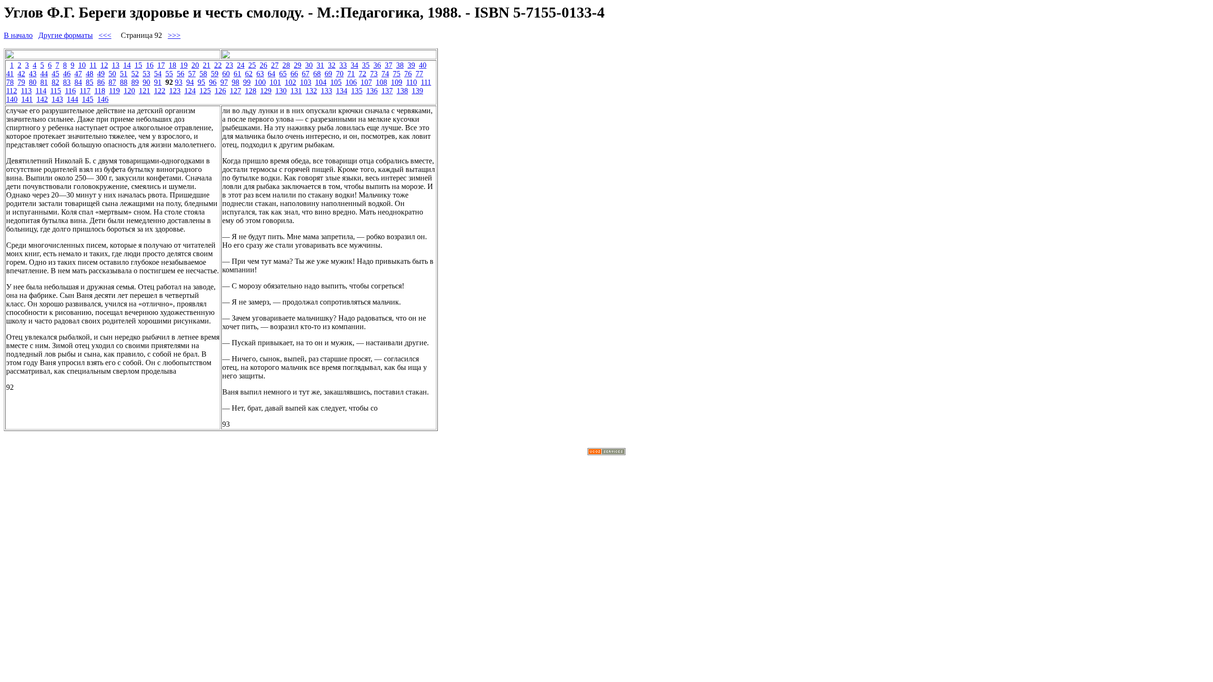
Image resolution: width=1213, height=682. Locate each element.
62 (249, 74)
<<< (105, 35)
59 (214, 74)
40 (422, 65)
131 (296, 91)
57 (192, 74)
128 (250, 91)
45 (55, 74)
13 (115, 65)
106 (351, 82)
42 (21, 74)
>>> (174, 35)
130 (281, 91)
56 (180, 74)
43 (32, 74)
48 (89, 74)
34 (354, 65)
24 (240, 65)
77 (419, 74)
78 (10, 82)
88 (123, 82)
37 (388, 65)
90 (146, 82)
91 (158, 82)
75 (396, 74)
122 (159, 91)
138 (402, 91)
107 (366, 82)
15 (138, 65)
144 (72, 99)
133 (326, 91)
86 (101, 82)
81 (44, 82)
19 (184, 65)
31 (320, 65)
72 (362, 74)
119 (114, 91)
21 (206, 65)
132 (311, 91)
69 (328, 74)
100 (260, 82)
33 (343, 65)
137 (387, 91)
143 (57, 99)
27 (275, 65)
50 (112, 74)
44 (44, 74)
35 (366, 65)
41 (10, 74)
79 (21, 82)
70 (340, 74)
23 (229, 65)
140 (12, 99)
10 (82, 65)
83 (67, 82)
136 (372, 91)
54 (158, 74)
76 (408, 74)
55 (169, 74)
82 (55, 82)
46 (67, 74)
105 (336, 82)
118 (99, 91)
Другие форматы (65, 35)
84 (78, 82)
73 (374, 74)
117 (85, 91)
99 (247, 82)
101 (275, 82)
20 (195, 65)
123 (175, 91)
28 (286, 65)
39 (411, 65)
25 (252, 65)
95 (201, 82)
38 (400, 65)
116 (70, 91)
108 (381, 82)
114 (41, 91)
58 (203, 74)
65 (283, 74)
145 (87, 99)
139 (417, 91)
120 (129, 91)
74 (385, 74)
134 (341, 91)
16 (150, 65)
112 (11, 91)
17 (161, 65)
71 (351, 74)
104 (320, 82)
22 (218, 65)
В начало (18, 35)
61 (237, 74)
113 (26, 91)
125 (205, 91)
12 (104, 65)
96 (213, 82)
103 (305, 82)
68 (317, 74)
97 (224, 82)
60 (226, 74)
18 (172, 65)
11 (93, 65)
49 (101, 74)
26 (263, 65)
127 (235, 91)
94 (190, 82)
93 (178, 82)
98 (235, 82)
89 (135, 82)
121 (144, 91)
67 (305, 74)
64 (271, 74)
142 (42, 99)
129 (266, 91)
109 (396, 82)
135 (356, 91)
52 (135, 74)
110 (411, 82)
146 (103, 99)
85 (89, 82)
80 (32, 82)
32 (331, 65)
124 (190, 91)
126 (220, 91)
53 (146, 74)
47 (78, 74)
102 (290, 82)
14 (127, 65)
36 (377, 65)
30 (309, 65)
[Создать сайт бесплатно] (606, 453)
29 (297, 65)
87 (112, 82)
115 (55, 91)
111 (426, 82)
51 (123, 74)
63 (260, 74)
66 (294, 74)
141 (27, 99)
